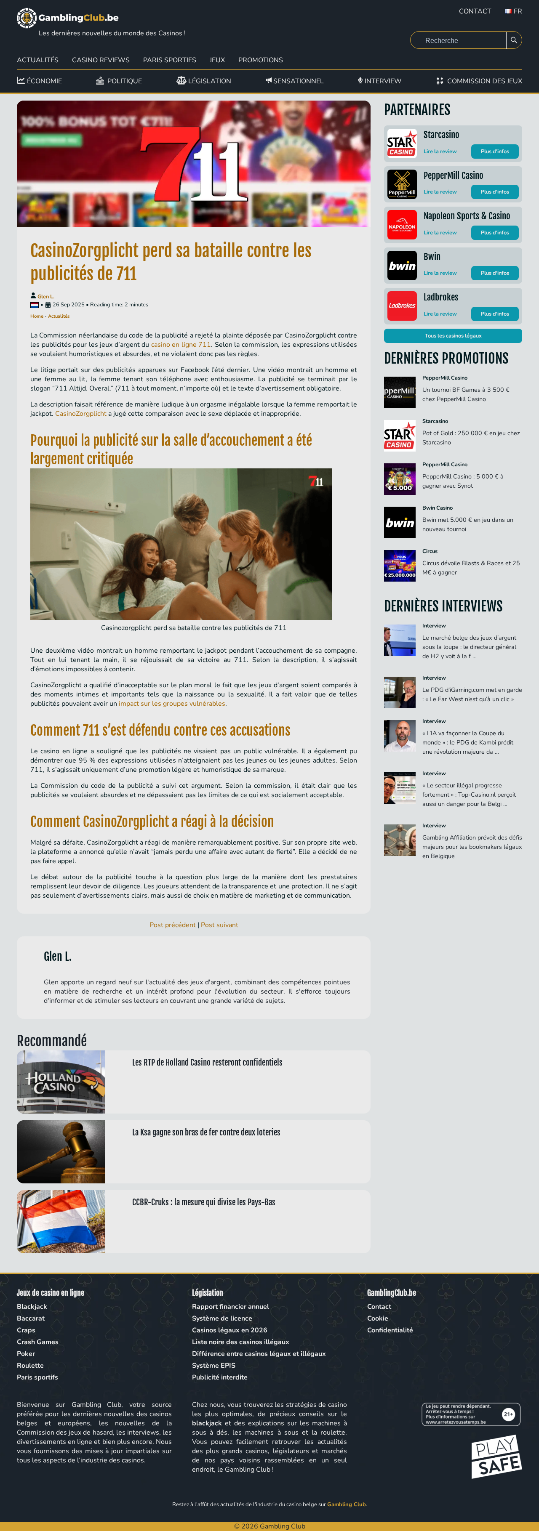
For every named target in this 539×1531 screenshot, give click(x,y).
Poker (26, 1353)
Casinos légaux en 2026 (229, 1330)
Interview (434, 626)
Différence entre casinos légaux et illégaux (259, 1353)
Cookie (377, 1318)
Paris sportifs (37, 1377)
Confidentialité (390, 1330)
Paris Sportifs (169, 60)
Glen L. (45, 296)
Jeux (217, 60)
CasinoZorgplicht (81, 413)
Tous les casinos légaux (453, 336)
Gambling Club (346, 1504)
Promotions (260, 60)
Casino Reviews (101, 60)
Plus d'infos (495, 151)
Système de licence (222, 1318)
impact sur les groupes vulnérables (172, 703)
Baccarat (31, 1318)
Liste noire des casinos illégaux (240, 1342)
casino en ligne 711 (181, 344)
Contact (475, 11)
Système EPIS (213, 1365)
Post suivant (219, 925)
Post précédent (172, 925)
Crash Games (38, 1342)
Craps (26, 1330)
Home (36, 316)
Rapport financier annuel (230, 1306)
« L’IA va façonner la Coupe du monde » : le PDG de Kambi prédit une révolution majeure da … (467, 742)
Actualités (38, 60)
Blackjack (32, 1306)
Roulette (30, 1365)
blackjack (207, 1423)
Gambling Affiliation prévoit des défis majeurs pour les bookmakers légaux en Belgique (472, 846)
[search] (514, 40)
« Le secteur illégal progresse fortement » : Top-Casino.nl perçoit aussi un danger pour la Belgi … (469, 794)
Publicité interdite (220, 1377)
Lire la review (440, 151)
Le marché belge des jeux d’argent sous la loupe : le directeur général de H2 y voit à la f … (469, 646)
